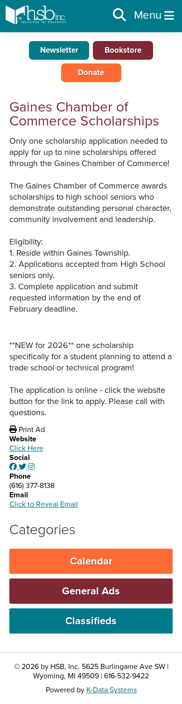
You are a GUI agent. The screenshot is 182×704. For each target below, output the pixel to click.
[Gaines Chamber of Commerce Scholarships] (14, 467)
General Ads (91, 591)
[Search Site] (119, 15)
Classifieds (91, 621)
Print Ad (31, 429)
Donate (91, 72)
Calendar (91, 561)
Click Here (26, 448)
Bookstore (123, 50)
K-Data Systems (111, 690)
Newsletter (59, 50)
